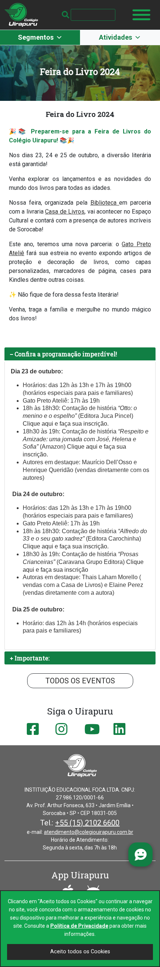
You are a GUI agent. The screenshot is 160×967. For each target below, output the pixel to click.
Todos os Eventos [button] (80, 680)
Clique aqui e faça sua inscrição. (66, 546)
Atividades (115, 37)
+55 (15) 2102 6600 (87, 822)
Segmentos (36, 37)
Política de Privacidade (79, 926)
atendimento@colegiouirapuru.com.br (88, 832)
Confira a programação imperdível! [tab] (66, 354)
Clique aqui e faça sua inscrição (65, 423)
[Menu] (141, 15)
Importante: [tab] (32, 658)
